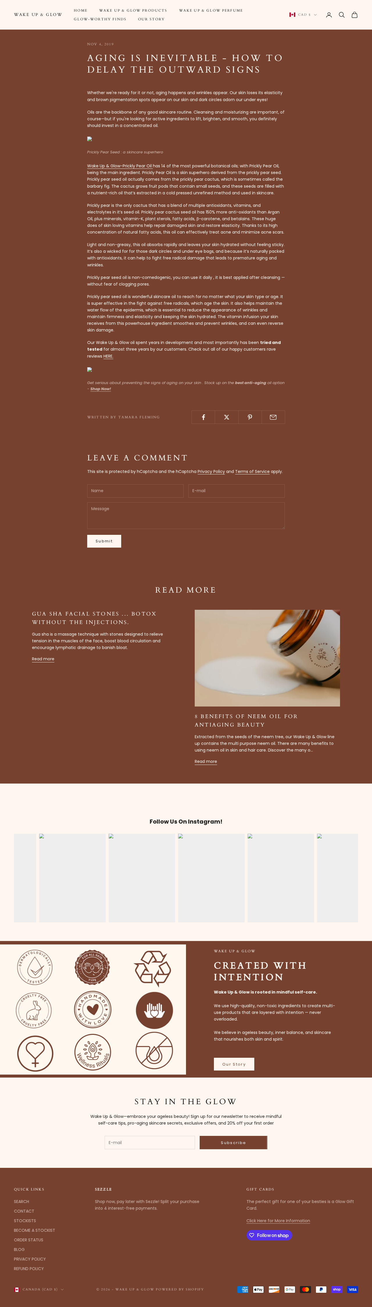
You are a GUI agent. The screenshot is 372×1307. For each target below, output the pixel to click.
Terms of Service (252, 471)
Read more (43, 659)
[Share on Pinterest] (250, 417)
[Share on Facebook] (203, 417)
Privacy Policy (211, 471)
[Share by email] (273, 417)
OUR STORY (151, 19)
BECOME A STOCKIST (34, 1230)
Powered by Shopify (180, 1289)
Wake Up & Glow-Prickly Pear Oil (120, 166)
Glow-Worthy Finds (100, 19)
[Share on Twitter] (226, 417)
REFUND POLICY (29, 1269)
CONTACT (24, 1211)
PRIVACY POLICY (30, 1259)
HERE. (108, 356)
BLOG (19, 1249)
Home (80, 10)
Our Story (234, 1064)
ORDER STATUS (28, 1240)
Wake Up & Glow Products (133, 10)
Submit (104, 541)
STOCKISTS (25, 1221)
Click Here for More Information (278, 1221)
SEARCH (21, 1201)
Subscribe (233, 1142)
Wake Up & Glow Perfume (211, 10)
